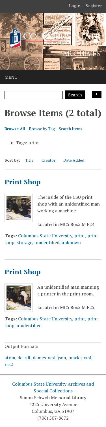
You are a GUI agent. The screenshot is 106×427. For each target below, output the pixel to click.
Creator (48, 160)
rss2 (9, 364)
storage (24, 242)
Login (75, 5)
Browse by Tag (42, 128)
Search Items (70, 128)
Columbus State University (45, 235)
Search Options (96, 94)
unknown (71, 242)
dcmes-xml (44, 357)
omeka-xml (79, 357)
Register (93, 5)
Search (75, 95)
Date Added (73, 160)
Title (29, 160)
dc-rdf (24, 357)
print (79, 235)
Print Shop (22, 181)
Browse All (15, 128)
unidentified (46, 242)
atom (10, 357)
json (62, 357)
